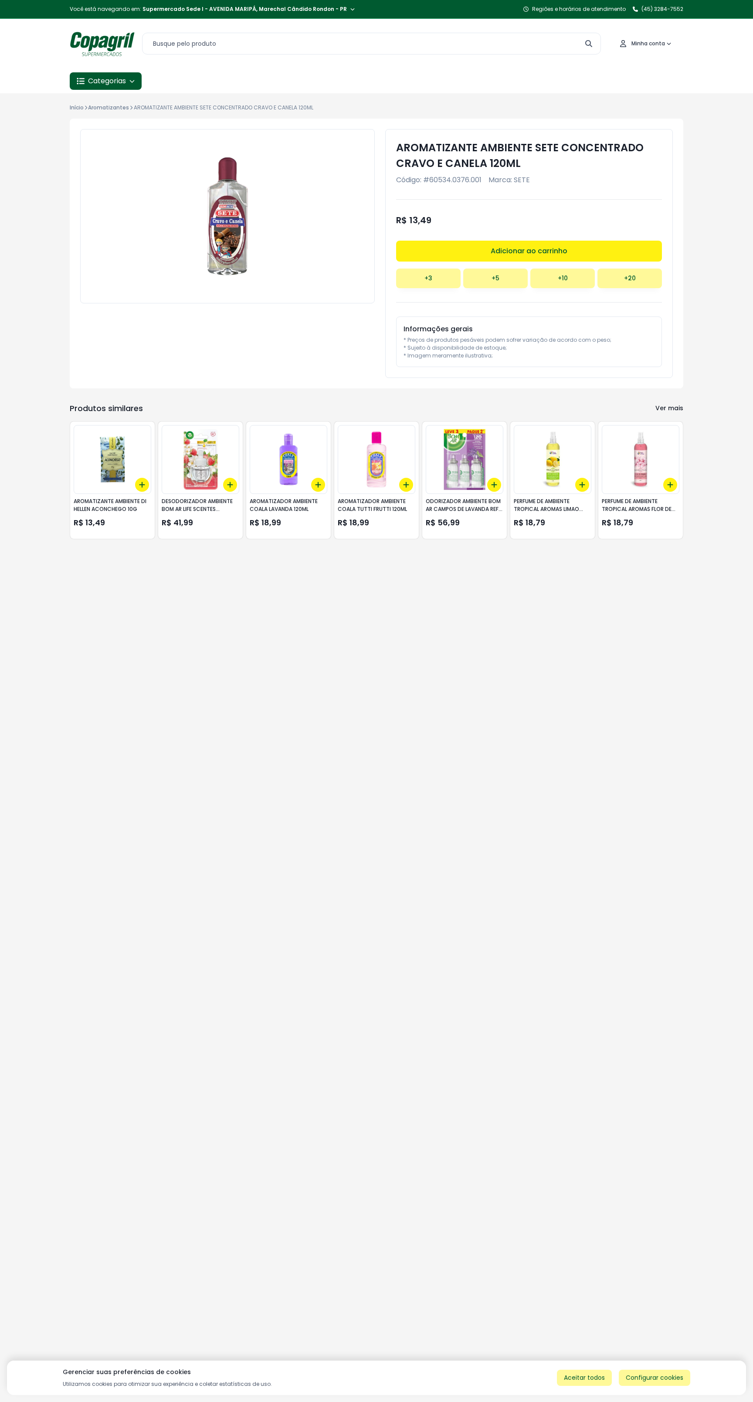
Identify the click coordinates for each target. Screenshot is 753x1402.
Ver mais (669, 408)
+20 (630, 278)
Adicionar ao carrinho (529, 251)
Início (77, 107)
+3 (428, 278)
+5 (495, 278)
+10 (563, 278)
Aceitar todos (584, 1377)
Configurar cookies (654, 1377)
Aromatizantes (108, 107)
